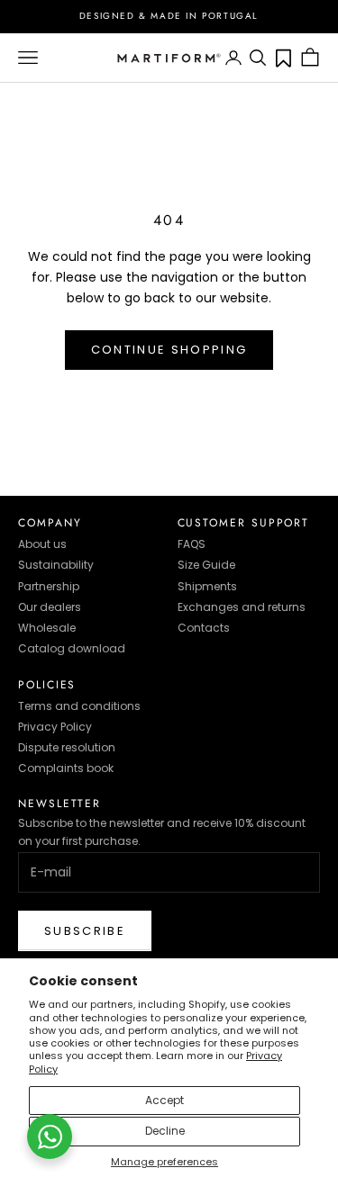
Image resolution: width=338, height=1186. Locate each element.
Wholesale (47, 627)
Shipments (207, 586)
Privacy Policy (55, 726)
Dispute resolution (66, 747)
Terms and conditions (79, 706)
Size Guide (206, 564)
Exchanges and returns (242, 607)
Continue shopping (169, 349)
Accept (164, 1100)
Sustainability (56, 564)
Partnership (48, 586)
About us (42, 544)
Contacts (204, 627)
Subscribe (84, 930)
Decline (165, 1130)
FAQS (192, 544)
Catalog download (71, 648)
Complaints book (66, 768)
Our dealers (49, 607)
